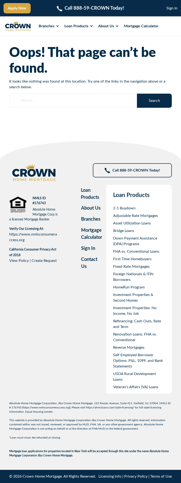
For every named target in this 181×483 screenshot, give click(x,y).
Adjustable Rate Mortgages (135, 216)
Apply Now (17, 8)
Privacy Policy (136, 476)
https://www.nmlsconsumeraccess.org (46, 407)
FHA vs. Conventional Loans (136, 251)
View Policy (19, 261)
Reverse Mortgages (128, 347)
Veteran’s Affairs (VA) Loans (135, 387)
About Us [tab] (91, 208)
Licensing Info (110, 476)
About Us (106, 26)
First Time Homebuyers (132, 259)
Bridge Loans (123, 231)
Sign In (171, 8)
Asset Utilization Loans (132, 223)
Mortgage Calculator (141, 26)
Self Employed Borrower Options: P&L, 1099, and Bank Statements (138, 360)
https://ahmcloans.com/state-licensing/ (110, 407)
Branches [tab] (90, 219)
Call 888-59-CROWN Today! (136, 170)
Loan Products (76, 26)
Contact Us (89, 263)
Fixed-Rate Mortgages (131, 266)
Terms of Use (161, 476)
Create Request (44, 261)
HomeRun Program (129, 287)
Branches (46, 26)
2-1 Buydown (124, 208)
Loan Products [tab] (90, 194)
